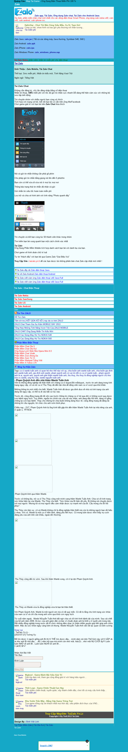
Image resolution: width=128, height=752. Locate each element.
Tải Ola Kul (39, 725)
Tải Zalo (49, 725)
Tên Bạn (18, 655)
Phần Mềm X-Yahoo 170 (26, 363)
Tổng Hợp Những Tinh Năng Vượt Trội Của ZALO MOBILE (41, 328)
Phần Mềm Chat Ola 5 (25, 346)
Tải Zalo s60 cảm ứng (26, 282)
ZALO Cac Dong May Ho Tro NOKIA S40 (33, 335)
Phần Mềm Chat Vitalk (25, 353)
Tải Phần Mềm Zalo (23, 725)
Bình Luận (19, 661)
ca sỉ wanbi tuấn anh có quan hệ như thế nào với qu (43, 371)
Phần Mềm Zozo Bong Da (26, 356)
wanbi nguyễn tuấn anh (50, 378)
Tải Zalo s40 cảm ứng (26, 278)
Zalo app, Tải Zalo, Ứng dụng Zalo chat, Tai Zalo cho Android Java (67, 15)
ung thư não (33, 378)
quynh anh (28, 375)
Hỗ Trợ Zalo (20, 317)
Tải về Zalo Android (25, 274)
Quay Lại (19, 630)
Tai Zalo (75, 716)
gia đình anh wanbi (41, 373)
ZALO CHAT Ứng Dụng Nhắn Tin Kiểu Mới (34, 331)
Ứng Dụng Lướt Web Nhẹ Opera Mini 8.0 (33, 351)
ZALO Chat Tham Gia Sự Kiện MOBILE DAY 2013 (37, 324)
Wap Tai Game (32, 1)
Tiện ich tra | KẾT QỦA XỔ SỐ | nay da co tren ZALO (39, 321)
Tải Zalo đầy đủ (23, 270)
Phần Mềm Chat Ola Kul (26, 349)
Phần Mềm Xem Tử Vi (25, 358)
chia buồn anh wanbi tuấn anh (81, 371)
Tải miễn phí (30, 30)
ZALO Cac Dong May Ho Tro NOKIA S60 (33, 338)
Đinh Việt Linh (32, 722)
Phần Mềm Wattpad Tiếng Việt (28, 360)
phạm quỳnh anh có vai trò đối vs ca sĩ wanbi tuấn (74, 373)
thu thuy (71, 375)
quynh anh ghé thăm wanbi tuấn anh (50, 375)
